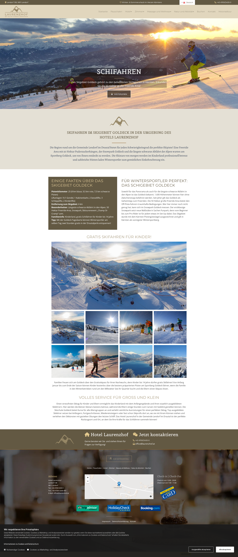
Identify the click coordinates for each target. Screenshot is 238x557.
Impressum (106, 521)
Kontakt (212, 11)
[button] (119, 94)
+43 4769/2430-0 (224, 2)
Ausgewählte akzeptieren (201, 549)
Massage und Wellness (158, 11)
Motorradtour (225, 11)
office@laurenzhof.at (61, 493)
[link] (128, 11)
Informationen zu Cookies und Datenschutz (21, 544)
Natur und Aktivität (183, 11)
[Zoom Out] (88, 481)
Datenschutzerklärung (120, 521)
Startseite (103, 11)
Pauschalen (116, 11)
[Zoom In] (88, 477)
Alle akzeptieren (225, 549)
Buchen (201, 11)
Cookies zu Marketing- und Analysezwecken (49, 550)
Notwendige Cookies (16, 550)
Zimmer (139, 11)
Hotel (128, 11)
